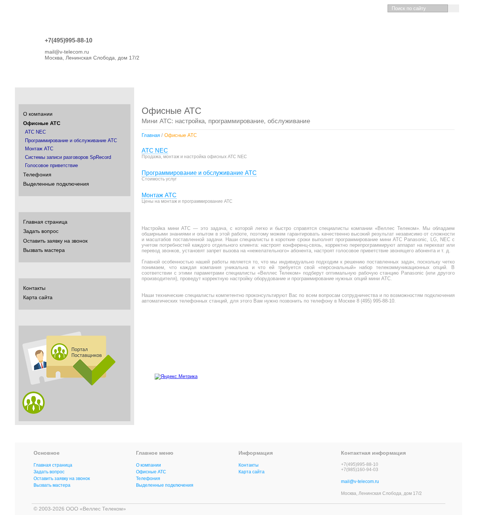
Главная (151, 135)
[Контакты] (364, 8)
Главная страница (45, 222)
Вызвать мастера (44, 250)
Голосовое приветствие (51, 165)
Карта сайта (38, 297)
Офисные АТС (41, 123)
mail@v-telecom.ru (360, 481)
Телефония (37, 174)
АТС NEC (155, 150)
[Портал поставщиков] (69, 384)
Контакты (34, 288)
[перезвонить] (377, 8)
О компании (38, 114)
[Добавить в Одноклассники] (411, 375)
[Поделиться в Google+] (440, 375)
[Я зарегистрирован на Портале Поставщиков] (33, 412)
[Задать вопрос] (351, 8)
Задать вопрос (41, 231)
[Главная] (338, 8)
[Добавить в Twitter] (454, 375)
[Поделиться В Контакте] (397, 375)
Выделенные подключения (56, 184)
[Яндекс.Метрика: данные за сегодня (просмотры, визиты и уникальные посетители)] (176, 377)
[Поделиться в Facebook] (426, 375)
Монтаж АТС (159, 195)
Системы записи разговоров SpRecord (68, 157)
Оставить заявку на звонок (55, 241)
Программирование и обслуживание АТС (199, 173)
